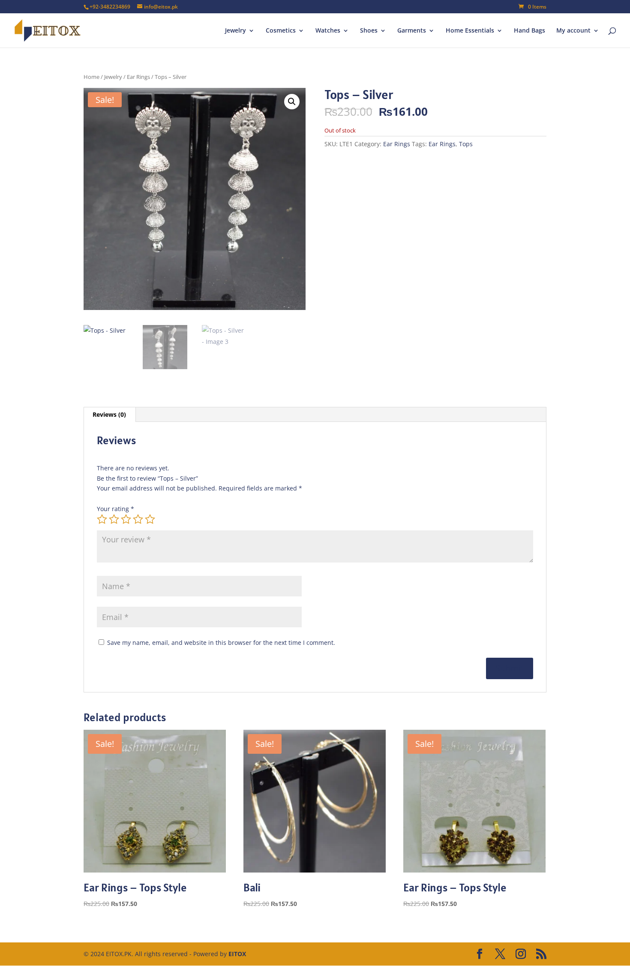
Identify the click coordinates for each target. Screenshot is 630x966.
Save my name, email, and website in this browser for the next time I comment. (221, 642)
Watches (327, 30)
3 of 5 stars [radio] (126, 519)
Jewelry (235, 30)
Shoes (369, 30)
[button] (292, 101)
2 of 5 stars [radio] (114, 519)
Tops (466, 144)
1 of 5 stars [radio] (102, 519)
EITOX (237, 954)
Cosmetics (281, 30)
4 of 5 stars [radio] (138, 519)
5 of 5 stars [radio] (150, 519)
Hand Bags (529, 30)
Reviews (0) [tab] (109, 414)
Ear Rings (138, 77)
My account (573, 30)
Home (91, 77)
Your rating (115, 509)
